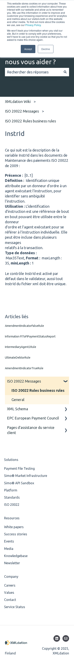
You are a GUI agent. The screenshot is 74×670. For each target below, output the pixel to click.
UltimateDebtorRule (17, 357)
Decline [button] (45, 49)
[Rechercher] (65, 72)
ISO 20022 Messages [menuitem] (24, 381)
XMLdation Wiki (18, 101)
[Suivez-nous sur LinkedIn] (56, 638)
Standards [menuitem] (12, 497)
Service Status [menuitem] (14, 607)
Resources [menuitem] (12, 518)
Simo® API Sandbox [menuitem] (19, 483)
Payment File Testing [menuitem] (19, 468)
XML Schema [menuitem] (17, 409)
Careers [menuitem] (9, 585)
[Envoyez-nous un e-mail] (65, 638)
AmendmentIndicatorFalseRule (24, 325)
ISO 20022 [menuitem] (11, 504)
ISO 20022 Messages (22, 111)
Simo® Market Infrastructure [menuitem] (25, 475)
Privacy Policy (33, 25)
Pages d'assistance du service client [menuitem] (30, 430)
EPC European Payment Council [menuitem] (33, 418)
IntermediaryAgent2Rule (20, 347)
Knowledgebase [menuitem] (16, 556)
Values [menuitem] (9, 592)
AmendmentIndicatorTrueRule (24, 368)
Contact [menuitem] (10, 600)
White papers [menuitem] (14, 527)
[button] (65, 381)
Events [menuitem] (9, 541)
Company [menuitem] (11, 576)
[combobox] (33, 72)
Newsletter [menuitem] (12, 563)
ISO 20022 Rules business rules (30, 121)
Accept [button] (28, 49)
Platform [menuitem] (10, 490)
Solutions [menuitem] (11, 459)
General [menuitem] (18, 400)
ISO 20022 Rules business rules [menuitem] (38, 390)
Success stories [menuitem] (15, 534)
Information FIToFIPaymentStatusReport (30, 336)
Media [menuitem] (8, 548)
